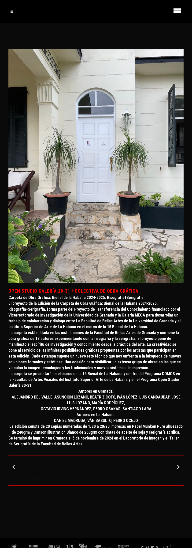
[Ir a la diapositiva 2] (37, 473)
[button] (14, 467)
